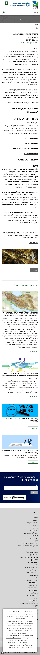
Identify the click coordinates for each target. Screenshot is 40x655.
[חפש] (4, 12)
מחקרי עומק (34, 560)
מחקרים (36, 518)
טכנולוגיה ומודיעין (33, 562)
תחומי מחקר (34, 520)
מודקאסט (35, 525)
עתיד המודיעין (34, 555)
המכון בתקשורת (33, 583)
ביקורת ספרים (34, 530)
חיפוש (36, 12)
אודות (36, 515)
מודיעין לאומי (34, 593)
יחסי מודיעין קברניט (32, 590)
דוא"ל (36, 485)
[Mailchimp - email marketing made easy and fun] (14, 497)
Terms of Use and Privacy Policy (27, 546)
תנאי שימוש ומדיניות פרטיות (30, 543)
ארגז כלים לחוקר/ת (32, 523)
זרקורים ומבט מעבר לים (31, 567)
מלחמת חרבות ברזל (32, 552)
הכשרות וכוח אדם (33, 588)
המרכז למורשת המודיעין (31, 533)
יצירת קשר (35, 536)
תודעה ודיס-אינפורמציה (31, 572)
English (36, 541)
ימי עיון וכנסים (34, 528)
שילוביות (35, 565)
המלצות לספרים (33, 570)
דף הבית (36, 24)
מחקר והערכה (34, 575)
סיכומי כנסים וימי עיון (32, 595)
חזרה (35, 270)
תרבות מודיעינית (33, 585)
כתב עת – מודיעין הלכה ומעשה (29, 557)
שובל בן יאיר (31, 38)
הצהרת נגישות (34, 538)
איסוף (36, 578)
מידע (31, 24)
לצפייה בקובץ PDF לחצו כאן (29, 43)
